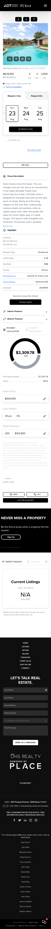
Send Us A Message (25, 742)
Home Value (25, 661)
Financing (25, 657)
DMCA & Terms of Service (27, 926)
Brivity (23, 922)
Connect (25, 668)
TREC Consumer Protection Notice (22, 812)
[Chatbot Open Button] (44, 922)
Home (25, 643)
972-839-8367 (25, 783)
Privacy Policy (10, 926)
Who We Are (25, 665)
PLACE (43, 802)
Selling (25, 654)
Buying (25, 650)
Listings (25, 647)
